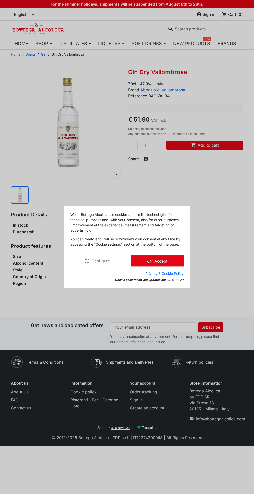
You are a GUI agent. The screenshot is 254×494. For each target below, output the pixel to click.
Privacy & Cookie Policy (164, 273)
